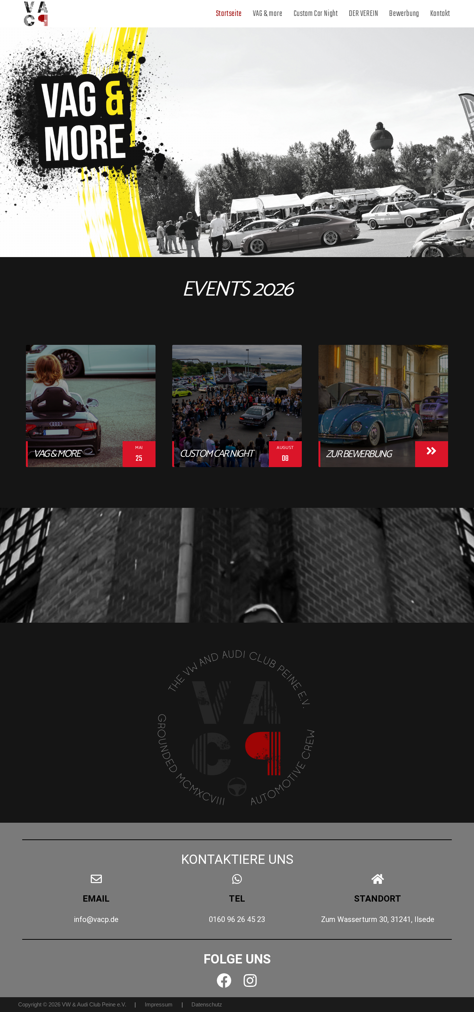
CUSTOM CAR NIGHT (216, 454)
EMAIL (96, 898)
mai (139, 447)
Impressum (159, 1004)
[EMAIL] (96, 879)
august (285, 447)
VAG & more (56, 454)
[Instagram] (250, 980)
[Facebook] (224, 980)
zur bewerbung (358, 454)
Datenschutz (206, 1004)
